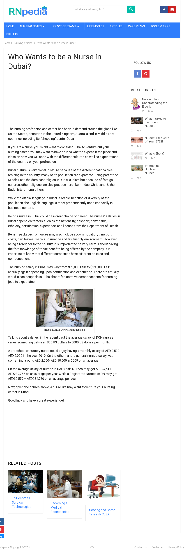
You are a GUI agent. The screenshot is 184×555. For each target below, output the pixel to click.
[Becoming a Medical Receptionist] (64, 484)
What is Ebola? (154, 153)
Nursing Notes (31, 26)
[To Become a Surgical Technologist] (25, 481)
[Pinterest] (146, 74)
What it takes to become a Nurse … (155, 122)
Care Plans (136, 26)
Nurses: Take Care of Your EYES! (157, 139)
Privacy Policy (176, 547)
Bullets (12, 34)
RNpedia (5, 547)
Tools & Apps (160, 26)
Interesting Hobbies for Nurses (153, 169)
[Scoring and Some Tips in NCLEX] (103, 487)
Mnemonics (95, 26)
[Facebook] (137, 74)
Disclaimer (158, 547)
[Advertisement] (64, 101)
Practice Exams (64, 26)
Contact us (140, 547)
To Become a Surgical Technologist (21, 502)
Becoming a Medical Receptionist (59, 507)
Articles (116, 26)
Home (10, 26)
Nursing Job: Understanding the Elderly (154, 103)
